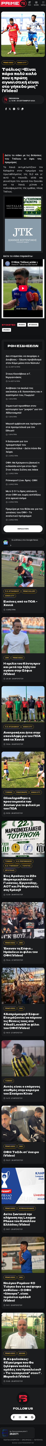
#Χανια (6, 330)
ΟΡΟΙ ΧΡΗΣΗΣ (27, 1440)
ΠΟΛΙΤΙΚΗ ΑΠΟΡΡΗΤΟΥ (11, 1440)
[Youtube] (26, 1417)
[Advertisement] (23, 131)
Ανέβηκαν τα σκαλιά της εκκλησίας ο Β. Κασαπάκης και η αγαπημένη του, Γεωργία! (24, 391)
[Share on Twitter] (10, 109)
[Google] (32, 1417)
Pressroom (14, 98)
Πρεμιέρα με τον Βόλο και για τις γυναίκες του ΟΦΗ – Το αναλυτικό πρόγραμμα (24, 512)
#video (22, 325)
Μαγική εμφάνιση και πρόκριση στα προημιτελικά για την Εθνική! (23, 427)
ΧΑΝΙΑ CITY (21, 63)
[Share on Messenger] (14, 109)
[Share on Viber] (18, 109)
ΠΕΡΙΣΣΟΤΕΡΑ (23, 529)
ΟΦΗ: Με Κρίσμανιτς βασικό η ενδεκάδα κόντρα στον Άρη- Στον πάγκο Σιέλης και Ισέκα (22, 466)
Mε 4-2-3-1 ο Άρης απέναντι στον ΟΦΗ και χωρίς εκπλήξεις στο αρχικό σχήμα (23, 495)
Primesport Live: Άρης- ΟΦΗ (21, 480)
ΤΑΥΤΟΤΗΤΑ (38, 1440)
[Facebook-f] (14, 1417)
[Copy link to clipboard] (22, 109)
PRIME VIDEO (8, 63)
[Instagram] (20, 1417)
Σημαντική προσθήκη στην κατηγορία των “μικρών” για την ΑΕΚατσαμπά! (24, 409)
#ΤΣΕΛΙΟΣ (33, 325)
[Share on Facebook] (6, 109)
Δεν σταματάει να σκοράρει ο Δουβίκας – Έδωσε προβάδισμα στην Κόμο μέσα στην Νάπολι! (23, 359)
